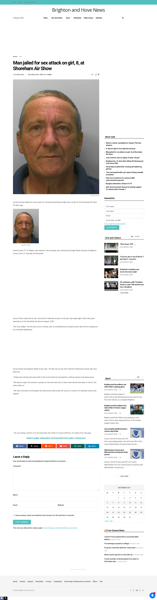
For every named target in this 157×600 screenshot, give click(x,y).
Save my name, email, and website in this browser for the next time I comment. (44, 515)
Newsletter (33, 2)
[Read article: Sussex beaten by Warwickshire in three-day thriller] (137, 433)
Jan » (112, 521)
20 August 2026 (127, 290)
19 (141, 507)
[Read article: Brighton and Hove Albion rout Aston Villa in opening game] (137, 388)
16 (124, 507)
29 (118, 517)
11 (135, 502)
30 (124, 517)
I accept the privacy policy (116, 224)
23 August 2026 (111, 390)
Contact (21, 2)
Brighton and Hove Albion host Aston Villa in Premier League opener (115, 408)
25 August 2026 (127, 247)
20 (107, 512)
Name (16, 495)
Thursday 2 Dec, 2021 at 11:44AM (39, 74)
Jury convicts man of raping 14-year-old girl (123, 158)
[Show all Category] (142, 236)
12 (141, 502)
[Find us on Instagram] (143, 18)
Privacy (48, 581)
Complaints (58, 581)
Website (61, 505)
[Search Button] (123, 18)
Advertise (99, 18)
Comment (17, 466)
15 (118, 507)
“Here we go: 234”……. (128, 244)
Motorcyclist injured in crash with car (118, 555)
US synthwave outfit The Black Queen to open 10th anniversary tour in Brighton (132, 284)
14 (113, 507)
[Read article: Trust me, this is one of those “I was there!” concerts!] (111, 260)
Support (26, 2)
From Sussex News (115, 530)
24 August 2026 (127, 275)
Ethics (95, 581)
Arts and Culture (56, 18)
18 (135, 507)
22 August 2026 (111, 434)
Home (15, 56)
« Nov (106, 521)
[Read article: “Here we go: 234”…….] (111, 248)
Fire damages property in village (116, 543)
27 (107, 517)
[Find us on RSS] (139, 18)
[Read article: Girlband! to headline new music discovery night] (111, 273)
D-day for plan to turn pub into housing (120, 149)
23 (124, 512)
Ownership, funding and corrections (77, 581)
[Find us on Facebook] (127, 18)
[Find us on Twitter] (131, 18)
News (46, 18)
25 (135, 512)
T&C (101, 581)
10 (130, 502)
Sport (68, 18)
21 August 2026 (111, 457)
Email (16, 505)
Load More (124, 293)
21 (113, 512)
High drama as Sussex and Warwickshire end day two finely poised (116, 452)
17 (130, 507)
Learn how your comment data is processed (60, 528)
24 (130, 512)
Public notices (88, 18)
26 (141, 512)
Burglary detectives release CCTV (119, 184)
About (14, 2)
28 (113, 517)
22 (118, 512)
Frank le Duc (19, 74)
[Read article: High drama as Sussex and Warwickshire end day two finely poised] (137, 454)
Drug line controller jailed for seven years (120, 548)
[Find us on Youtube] (135, 18)
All (132, 236)
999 (20, 56)
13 (107, 507)
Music (137, 236)
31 (130, 517)
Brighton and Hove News (78, 9)
